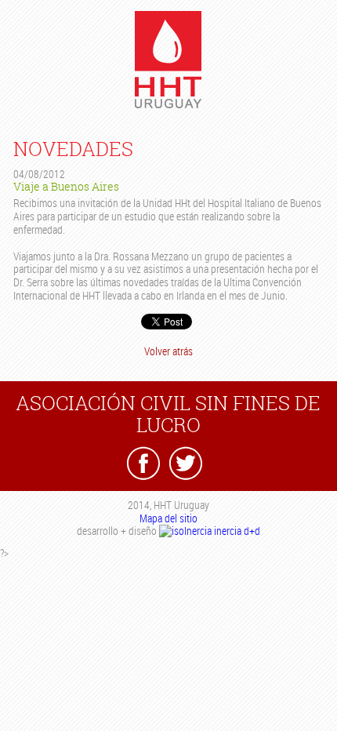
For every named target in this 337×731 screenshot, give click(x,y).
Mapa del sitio (168, 518)
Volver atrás (168, 351)
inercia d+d (236, 530)
